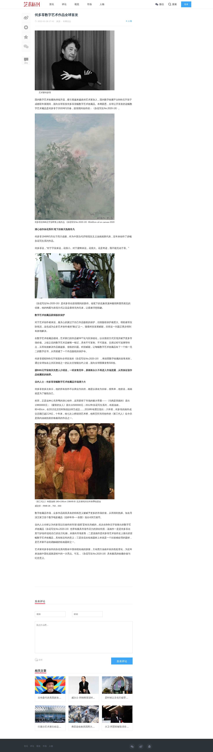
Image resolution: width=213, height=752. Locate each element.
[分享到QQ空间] (26, 40)
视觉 (76, 4)
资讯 (51, 4)
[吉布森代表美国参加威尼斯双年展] (50, 685)
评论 (64, 4)
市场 (89, 4)
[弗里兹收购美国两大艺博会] (84, 714)
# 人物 (129, 21)
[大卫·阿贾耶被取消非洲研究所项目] (117, 714)
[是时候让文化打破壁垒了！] (117, 685)
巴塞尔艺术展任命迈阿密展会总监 (55, 726)
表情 (40, 660)
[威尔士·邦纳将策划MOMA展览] (84, 685)
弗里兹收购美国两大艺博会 (85, 726)
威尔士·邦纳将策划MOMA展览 (86, 697)
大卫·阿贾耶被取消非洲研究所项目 (122, 726)
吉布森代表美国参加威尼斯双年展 (55, 697)
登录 (186, 4)
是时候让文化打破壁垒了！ (119, 697)
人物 (102, 4)
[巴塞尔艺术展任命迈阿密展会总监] (50, 714)
